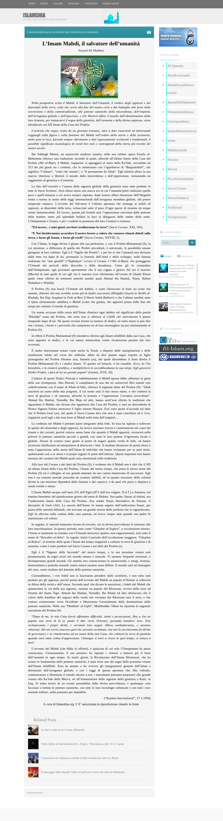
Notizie (172, 159)
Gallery (58, 3)
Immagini (187, 256)
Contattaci (90, 3)
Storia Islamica (178, 198)
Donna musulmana (180, 112)
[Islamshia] (46, 15)
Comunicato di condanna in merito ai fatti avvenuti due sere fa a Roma (79, 758)
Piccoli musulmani (180, 179)
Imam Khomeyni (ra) (182, 131)
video (168, 256)
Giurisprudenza (178, 121)
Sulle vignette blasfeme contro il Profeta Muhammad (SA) (180, 307)
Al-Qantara (175, 66)
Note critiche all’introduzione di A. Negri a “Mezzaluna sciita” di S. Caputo (82, 743)
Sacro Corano (176, 188)
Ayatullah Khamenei (181, 102)
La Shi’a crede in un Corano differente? (63, 729)
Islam (171, 140)
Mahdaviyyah (177, 150)
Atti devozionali (178, 75)
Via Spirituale (177, 217)
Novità (172, 169)
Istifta (44, 3)
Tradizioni (174, 207)
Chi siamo (73, 3)
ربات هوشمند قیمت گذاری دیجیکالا (111, 815)
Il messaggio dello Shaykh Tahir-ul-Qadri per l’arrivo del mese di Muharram (83, 772)
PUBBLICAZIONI (111, 3)
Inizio (32, 3)
